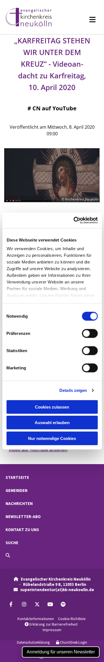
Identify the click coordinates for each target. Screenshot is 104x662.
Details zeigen (73, 390)
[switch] (90, 333)
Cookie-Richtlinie (72, 618)
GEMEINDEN (16, 490)
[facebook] (11, 604)
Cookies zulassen (52, 406)
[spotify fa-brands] (63, 604)
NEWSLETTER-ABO (23, 516)
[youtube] (50, 604)
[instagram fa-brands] (24, 604)
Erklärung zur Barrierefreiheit (51, 624)
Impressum (52, 629)
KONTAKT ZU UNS (22, 529)
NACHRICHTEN (19, 503)
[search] (8, 555)
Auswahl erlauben (52, 422)
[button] (85, 19)
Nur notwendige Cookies (52, 438)
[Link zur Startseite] (34, 17)
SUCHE (12, 542)
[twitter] (37, 604)
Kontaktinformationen (35, 618)
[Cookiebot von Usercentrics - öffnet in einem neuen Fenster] (74, 220)
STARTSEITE (17, 477)
